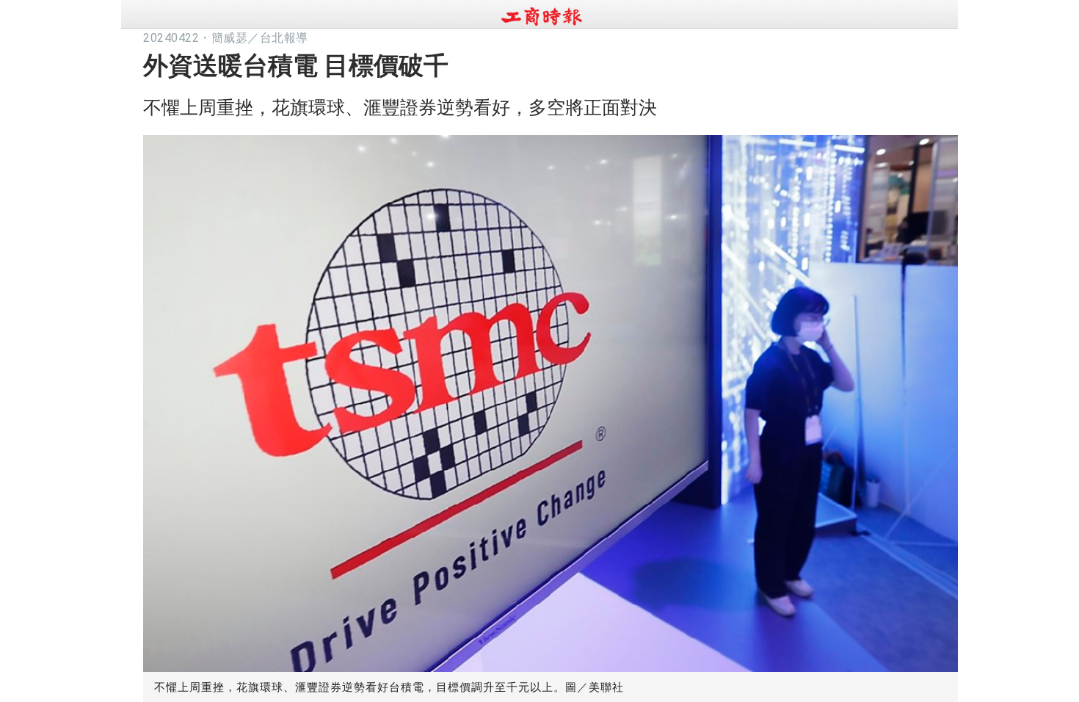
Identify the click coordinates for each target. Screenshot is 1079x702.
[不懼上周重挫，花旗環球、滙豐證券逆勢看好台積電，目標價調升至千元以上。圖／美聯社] (550, 400)
